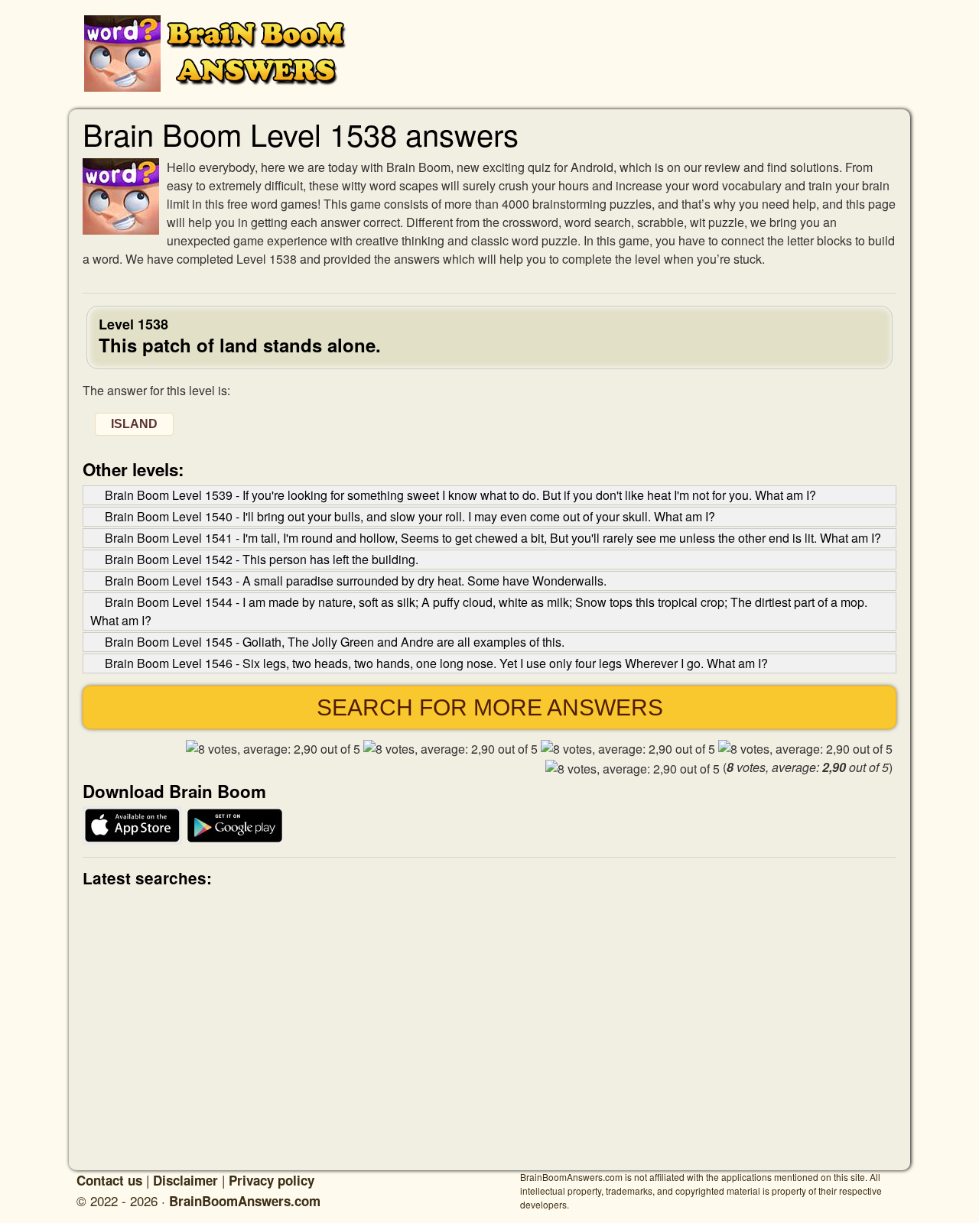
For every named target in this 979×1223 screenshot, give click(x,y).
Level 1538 (240, 334)
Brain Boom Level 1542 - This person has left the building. (261, 559)
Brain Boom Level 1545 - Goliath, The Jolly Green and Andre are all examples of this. (334, 641)
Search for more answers (490, 707)
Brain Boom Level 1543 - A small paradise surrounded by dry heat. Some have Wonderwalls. (356, 580)
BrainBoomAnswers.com (244, 1201)
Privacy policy (271, 1180)
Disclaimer (185, 1180)
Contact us (109, 1180)
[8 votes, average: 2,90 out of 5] (273, 749)
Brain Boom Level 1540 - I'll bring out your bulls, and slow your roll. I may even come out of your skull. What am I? (410, 516)
